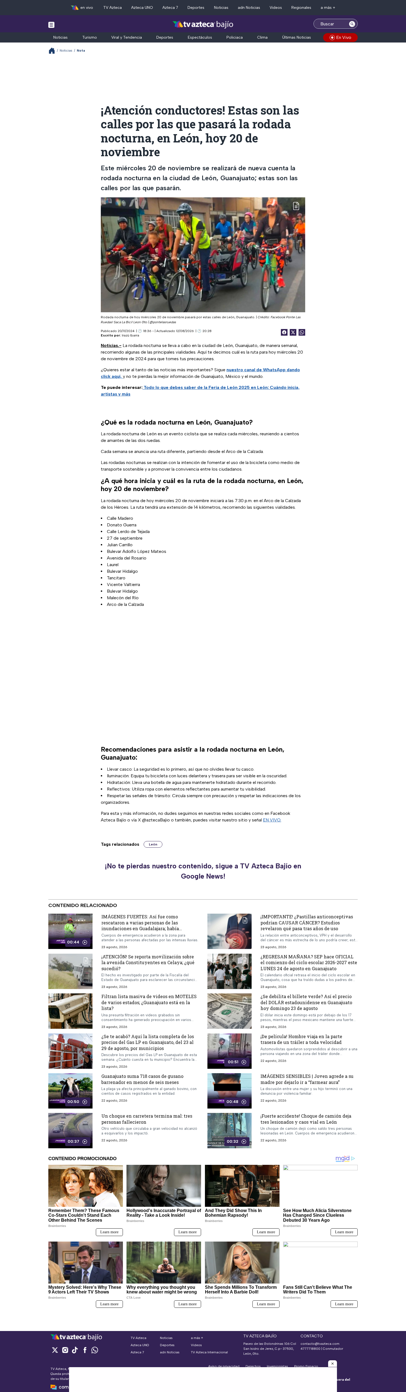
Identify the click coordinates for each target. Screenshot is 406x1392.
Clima (262, 37)
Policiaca (234, 37)
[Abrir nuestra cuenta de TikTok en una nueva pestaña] (75, 1349)
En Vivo (343, 37)
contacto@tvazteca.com (319, 1344)
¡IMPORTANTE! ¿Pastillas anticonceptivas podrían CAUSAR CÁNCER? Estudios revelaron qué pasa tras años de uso (306, 922)
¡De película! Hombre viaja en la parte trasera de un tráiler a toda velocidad (301, 1039)
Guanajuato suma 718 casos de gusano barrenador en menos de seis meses (142, 1079)
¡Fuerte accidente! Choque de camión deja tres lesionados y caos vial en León (305, 1119)
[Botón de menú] (51, 24)
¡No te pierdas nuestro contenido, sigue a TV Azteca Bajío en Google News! (203, 871)
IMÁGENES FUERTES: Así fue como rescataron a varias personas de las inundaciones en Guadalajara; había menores (140, 925)
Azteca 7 (170, 7)
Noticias (221, 7)
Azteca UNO (142, 7)
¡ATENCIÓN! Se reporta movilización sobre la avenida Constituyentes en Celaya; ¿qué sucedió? (147, 962)
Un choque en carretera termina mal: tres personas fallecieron (146, 1119)
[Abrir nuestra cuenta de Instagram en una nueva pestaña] (65, 1349)
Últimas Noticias (296, 37)
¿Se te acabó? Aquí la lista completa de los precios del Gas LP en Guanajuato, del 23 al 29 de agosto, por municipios (147, 1042)
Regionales (301, 7)
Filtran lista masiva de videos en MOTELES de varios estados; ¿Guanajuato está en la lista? (149, 1002)
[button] (332, 1363)
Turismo (89, 37)
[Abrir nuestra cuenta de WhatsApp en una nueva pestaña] (94, 1349)
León (153, 844)
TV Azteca (112, 7)
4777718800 (310, 1349)
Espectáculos (200, 37)
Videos (276, 7)
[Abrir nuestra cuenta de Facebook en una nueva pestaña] (84, 1349)
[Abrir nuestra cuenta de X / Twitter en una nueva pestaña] (55, 1349)
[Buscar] (352, 23)
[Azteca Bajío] (203, 24)
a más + (328, 7)
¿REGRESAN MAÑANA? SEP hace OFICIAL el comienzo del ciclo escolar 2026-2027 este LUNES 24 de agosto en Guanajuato (308, 962)
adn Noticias (249, 7)
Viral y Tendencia (126, 37)
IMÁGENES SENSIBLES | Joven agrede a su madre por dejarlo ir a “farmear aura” (307, 1079)
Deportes (196, 7)
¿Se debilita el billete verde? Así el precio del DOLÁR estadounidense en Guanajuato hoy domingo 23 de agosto (306, 1002)
